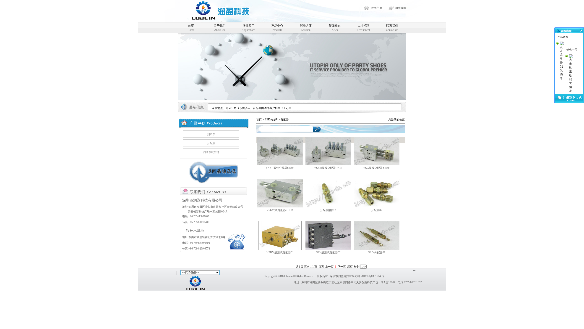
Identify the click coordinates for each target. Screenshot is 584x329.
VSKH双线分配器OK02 (280, 168)
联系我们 (392, 28)
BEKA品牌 (271, 119)
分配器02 (376, 210)
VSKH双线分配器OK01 (328, 168)
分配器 (211, 143)
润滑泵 (211, 134)
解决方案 (306, 28)
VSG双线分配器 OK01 (279, 210)
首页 (191, 28)
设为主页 (376, 8)
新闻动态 (335, 28)
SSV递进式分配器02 (328, 252)
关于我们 (220, 28)
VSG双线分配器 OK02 (376, 168)
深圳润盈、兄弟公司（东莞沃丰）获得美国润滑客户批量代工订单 (251, 108)
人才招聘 (363, 28)
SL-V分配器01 (376, 252)
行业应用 (248, 28)
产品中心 (277, 28)
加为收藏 (400, 8)
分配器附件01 (328, 210)
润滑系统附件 (211, 152)
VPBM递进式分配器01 (280, 252)
